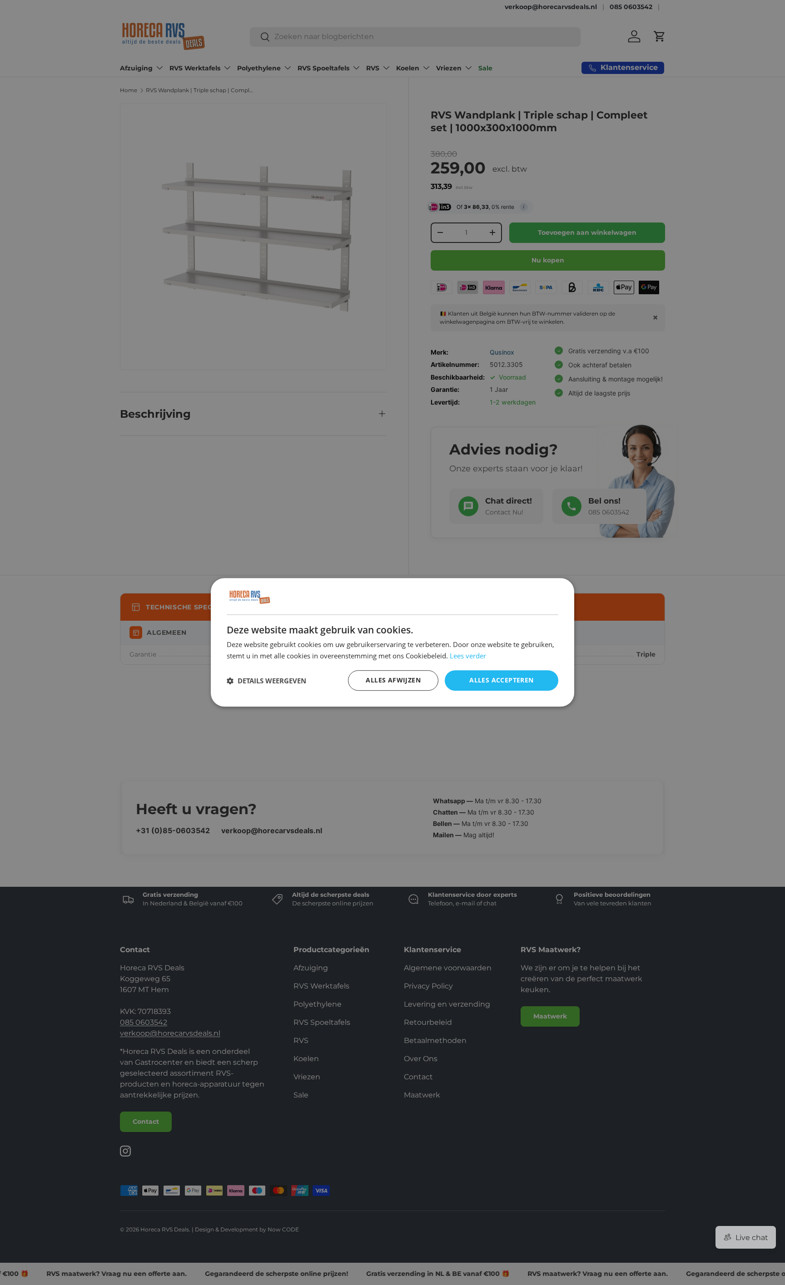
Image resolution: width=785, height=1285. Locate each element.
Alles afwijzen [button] (393, 680)
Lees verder (468, 655)
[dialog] (392, 642)
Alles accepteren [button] (501, 680)
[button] (266, 681)
